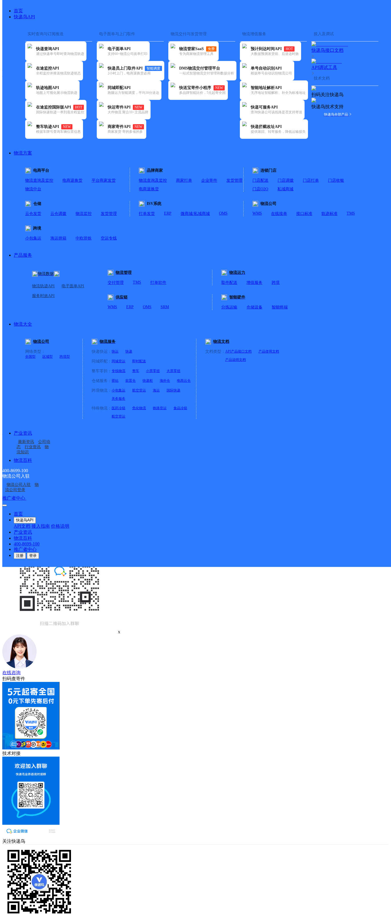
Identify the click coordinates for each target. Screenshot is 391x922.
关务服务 (118, 399)
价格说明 (60, 526)
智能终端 (280, 307)
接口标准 (304, 213)
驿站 (115, 381)
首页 (18, 10)
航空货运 (139, 390)
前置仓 (130, 381)
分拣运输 (229, 307)
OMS (223, 213)
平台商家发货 (104, 180)
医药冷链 (118, 408)
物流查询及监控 (39, 180)
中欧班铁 (84, 238)
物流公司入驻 (19, 484)
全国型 (30, 357)
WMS (257, 213)
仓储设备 (254, 307)
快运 (115, 351)
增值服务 (254, 282)
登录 (33, 555)
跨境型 (65, 357)
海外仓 (165, 381)
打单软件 (158, 282)
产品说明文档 (235, 360)
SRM (165, 307)
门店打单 (311, 180)
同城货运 (118, 361)
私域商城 (285, 189)
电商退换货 (72, 180)
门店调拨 (286, 180)
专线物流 (118, 371)
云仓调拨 (58, 213)
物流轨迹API (43, 286)
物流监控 (84, 213)
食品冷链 (180, 408)
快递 (128, 351)
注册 (19, 555)
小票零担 (153, 371)
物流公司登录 (22, 487)
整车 (135, 371)
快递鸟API (24, 16)
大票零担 (173, 371)
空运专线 (109, 238)
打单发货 (147, 213)
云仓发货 (33, 213)
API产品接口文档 (238, 351)
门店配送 (260, 180)
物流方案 (23, 153)
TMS (351, 213)
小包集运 (33, 238)
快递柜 (148, 381)
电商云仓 (184, 381)
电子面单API (73, 286)
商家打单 (184, 180)
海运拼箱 (58, 238)
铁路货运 (160, 408)
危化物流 (139, 408)
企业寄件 (209, 180)
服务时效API (43, 296)
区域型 (47, 357)
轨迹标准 (329, 213)
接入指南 (40, 526)
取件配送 (229, 282)
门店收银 (336, 180)
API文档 (22, 526)
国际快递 (173, 390)
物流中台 (33, 189)
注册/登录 (36, 498)
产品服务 (23, 255)
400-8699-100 (27, 543)
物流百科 (23, 460)
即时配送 (139, 361)
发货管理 (234, 180)
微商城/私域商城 (195, 213)
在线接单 (279, 213)
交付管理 (116, 282)
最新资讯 (26, 442)
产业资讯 (23, 433)
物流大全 (23, 324)
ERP (167, 213)
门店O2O (260, 189)
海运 (156, 390)
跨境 (276, 282)
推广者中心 (14, 498)
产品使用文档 (268, 351)
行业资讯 (33, 447)
